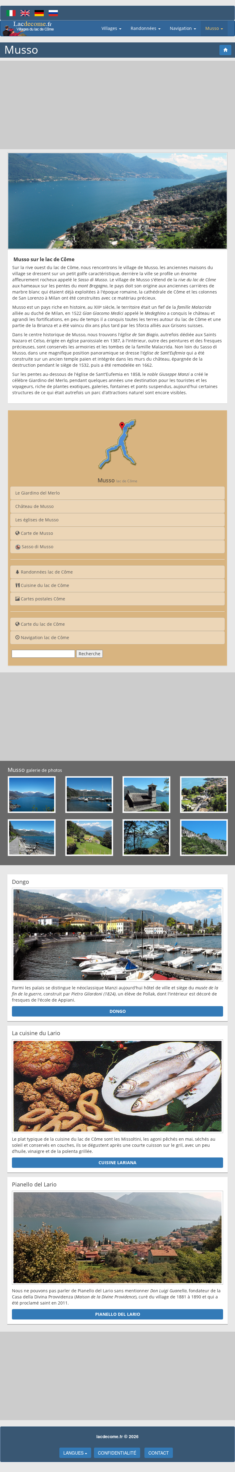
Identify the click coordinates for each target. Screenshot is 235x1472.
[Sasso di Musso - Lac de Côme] (204, 837)
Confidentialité (117, 1453)
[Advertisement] (117, 105)
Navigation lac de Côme (44, 637)
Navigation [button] (181, 28)
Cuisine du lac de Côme (44, 585)
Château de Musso (34, 506)
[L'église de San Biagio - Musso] (204, 794)
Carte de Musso (36, 533)
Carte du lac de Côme (42, 624)
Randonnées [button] (144, 28)
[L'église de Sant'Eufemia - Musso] (146, 794)
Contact (158, 1453)
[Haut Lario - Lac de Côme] (89, 837)
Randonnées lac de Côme (46, 572)
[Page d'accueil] (225, 50)
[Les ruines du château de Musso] (146, 837)
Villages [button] (110, 28)
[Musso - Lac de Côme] (32, 794)
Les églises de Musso (36, 520)
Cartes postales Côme (42, 599)
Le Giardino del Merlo (37, 493)
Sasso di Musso (37, 546)
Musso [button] (212, 28)
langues (74, 1453)
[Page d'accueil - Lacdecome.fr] (29, 28)
